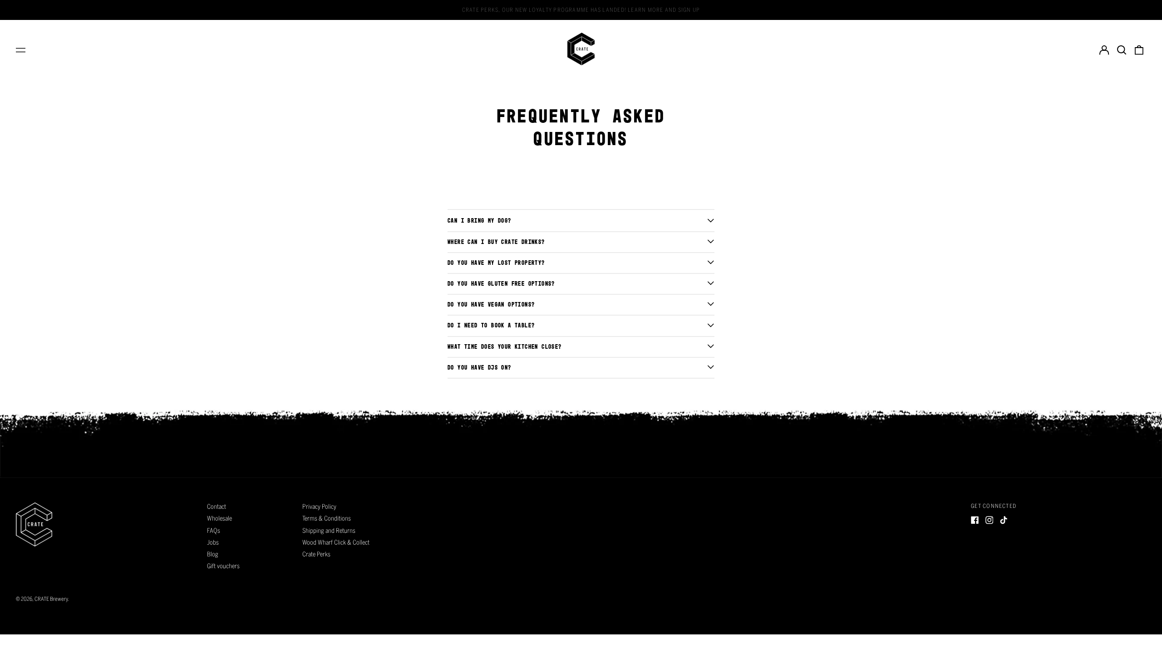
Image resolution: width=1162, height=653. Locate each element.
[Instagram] (989, 520)
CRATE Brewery (51, 598)
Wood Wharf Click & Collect (335, 542)
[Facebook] (975, 520)
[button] (1121, 49)
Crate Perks (316, 554)
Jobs (213, 542)
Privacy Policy (319, 506)
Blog (212, 554)
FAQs (213, 530)
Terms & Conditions (326, 518)
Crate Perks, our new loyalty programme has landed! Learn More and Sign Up (581, 9)
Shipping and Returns (328, 530)
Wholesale (219, 518)
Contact (216, 506)
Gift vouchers (223, 566)
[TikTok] (1004, 520)
